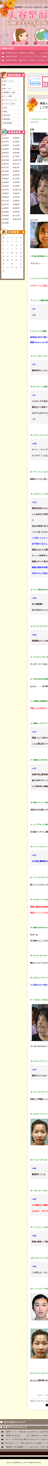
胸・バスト (8, 89)
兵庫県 (17, 186)
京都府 (17, 182)
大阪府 (6, 186)
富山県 (17, 164)
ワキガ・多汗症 (9, 104)
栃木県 (6, 153)
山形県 (17, 145)
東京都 (6, 160)
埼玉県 (6, 156)
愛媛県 (17, 204)
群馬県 (17, 153)
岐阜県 (6, 175)
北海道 (6, 138)
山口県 (6, 201)
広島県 (17, 197)
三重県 (17, 178)
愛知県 (6, 178)
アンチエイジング (10, 100)
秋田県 (6, 145)
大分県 (17, 215)
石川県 (6, 167)
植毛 (5, 111)
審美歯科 (7, 119)
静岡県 (17, 175)
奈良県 (6, 190)
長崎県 (17, 212)
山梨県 (6, 171)
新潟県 (6, 164)
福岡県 (17, 208)
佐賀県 (6, 212)
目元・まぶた (9, 81)
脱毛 (5, 108)
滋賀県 (6, 182)
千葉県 (17, 156)
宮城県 (17, 142)
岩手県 (6, 142)
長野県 (17, 171)
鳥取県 (6, 193)
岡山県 (6, 197)
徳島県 (17, 201)
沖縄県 (6, 223)
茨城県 (17, 149)
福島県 (6, 149)
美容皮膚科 (8, 123)
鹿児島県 (18, 219)
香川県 (6, 204)
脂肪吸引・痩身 (9, 92)
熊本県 (6, 215)
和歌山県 (18, 190)
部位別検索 (20, 36)
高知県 (6, 208)
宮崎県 (6, 219)
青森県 (17, 138)
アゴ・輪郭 (8, 96)
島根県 (17, 193)
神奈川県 (18, 160)
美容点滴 (7, 115)
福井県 (17, 167)
